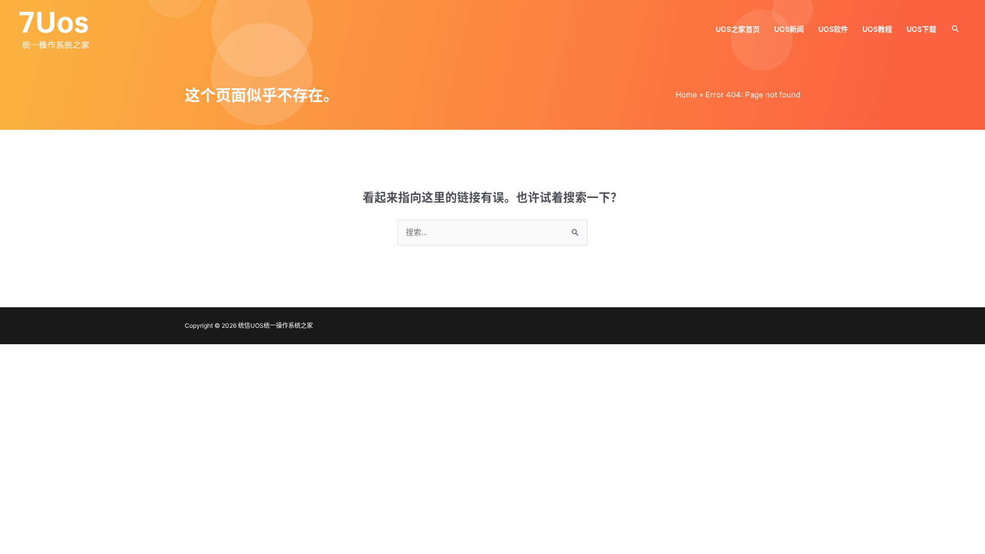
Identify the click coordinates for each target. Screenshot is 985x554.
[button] (955, 28)
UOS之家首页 (738, 29)
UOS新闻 (789, 29)
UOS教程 (877, 29)
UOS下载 (921, 29)
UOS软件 (833, 29)
